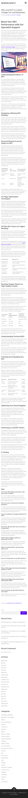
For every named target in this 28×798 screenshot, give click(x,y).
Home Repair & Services (7, 748)
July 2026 (3, 663)
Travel (2, 779)
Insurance (3, 750)
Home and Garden (5, 746)
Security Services (5, 769)
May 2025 (3, 696)
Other (2, 760)
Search (2, 610)
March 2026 (4, 672)
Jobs (2, 753)
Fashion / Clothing (5, 734)
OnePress (20, 792)
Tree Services (4, 781)
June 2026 (3, 665)
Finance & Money (5, 736)
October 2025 (4, 684)
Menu (25, 2)
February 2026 (4, 675)
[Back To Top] (14, 789)
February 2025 (4, 703)
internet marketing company (8, 47)
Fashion (3, 731)
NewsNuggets (8, 3)
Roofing (3, 765)
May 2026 (3, 667)
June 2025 (3, 694)
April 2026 (3, 670)
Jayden (18, 15)
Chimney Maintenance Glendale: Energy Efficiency (13, 622)
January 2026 (4, 677)
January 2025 (4, 705)
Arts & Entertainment (6, 722)
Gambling (3, 741)
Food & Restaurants (6, 739)
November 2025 (5, 682)
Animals (3, 719)
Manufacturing (4, 758)
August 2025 (4, 689)
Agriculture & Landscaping (7, 717)
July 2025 (3, 691)
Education (3, 729)
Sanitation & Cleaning (6, 767)
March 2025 (4, 701)
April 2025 (3, 698)
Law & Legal (4, 755)
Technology (4, 774)
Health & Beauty (5, 743)
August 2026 (4, 660)
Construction (4, 727)
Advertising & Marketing (14, 603)
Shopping (3, 772)
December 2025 (5, 679)
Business (3, 724)
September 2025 (5, 686)
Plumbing (3, 762)
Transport (3, 777)
